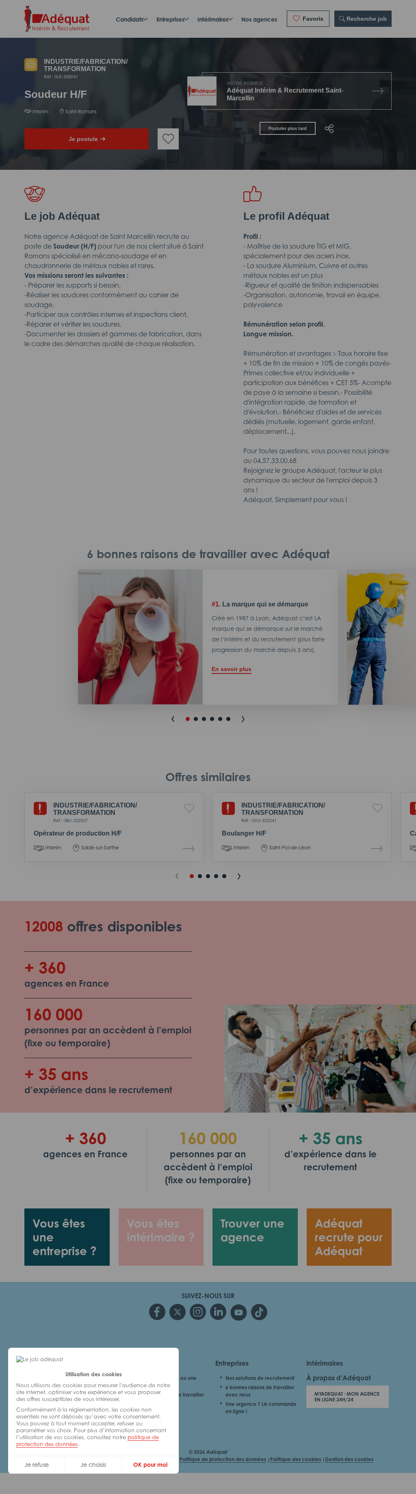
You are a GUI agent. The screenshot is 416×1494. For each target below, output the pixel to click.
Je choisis (93, 1464)
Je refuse (36, 1464)
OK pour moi (150, 1464)
